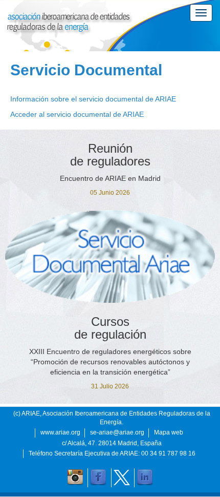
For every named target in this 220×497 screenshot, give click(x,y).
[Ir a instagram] (75, 477)
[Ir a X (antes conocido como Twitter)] (122, 477)
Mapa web (168, 432)
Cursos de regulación (110, 328)
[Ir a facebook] (98, 477)
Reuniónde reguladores (110, 154)
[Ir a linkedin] (145, 477)
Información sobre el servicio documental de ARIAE (93, 99)
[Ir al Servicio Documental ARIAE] (110, 256)
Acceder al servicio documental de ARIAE (77, 114)
